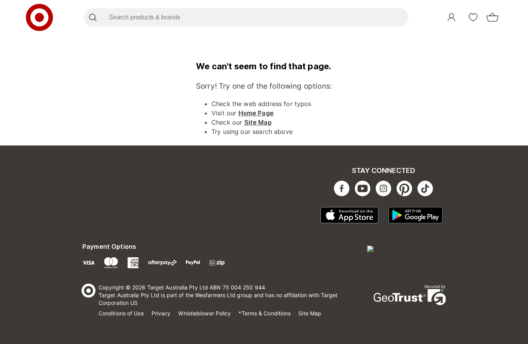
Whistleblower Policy (204, 313)
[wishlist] (473, 17)
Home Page (256, 113)
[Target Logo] (39, 17)
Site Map (258, 122)
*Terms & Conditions (264, 313)
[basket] (492, 17)
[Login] (451, 17)
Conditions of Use (121, 313)
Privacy (161, 313)
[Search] (92, 17)
